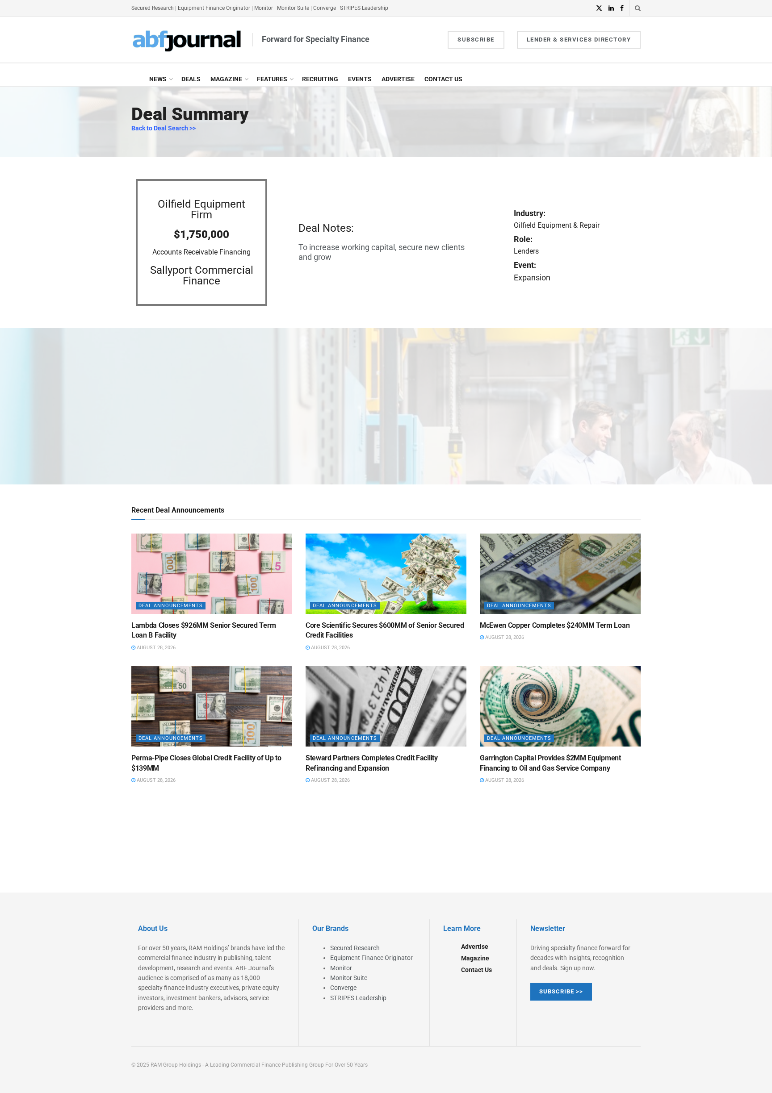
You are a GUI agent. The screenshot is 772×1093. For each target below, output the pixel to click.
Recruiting (320, 79)
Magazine (226, 79)
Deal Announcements (170, 606)
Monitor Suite (293, 8)
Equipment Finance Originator (214, 8)
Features (272, 79)
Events (360, 79)
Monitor (263, 8)
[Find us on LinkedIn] (611, 8)
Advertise (398, 79)
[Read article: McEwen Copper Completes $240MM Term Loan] (560, 574)
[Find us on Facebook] (622, 8)
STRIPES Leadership (364, 8)
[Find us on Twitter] (599, 8)
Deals (191, 79)
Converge (324, 8)
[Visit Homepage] (187, 39)
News (158, 79)
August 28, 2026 (155, 648)
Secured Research (152, 8)
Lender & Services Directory (579, 39)
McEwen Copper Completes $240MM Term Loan (554, 625)
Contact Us (443, 79)
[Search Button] (638, 8)
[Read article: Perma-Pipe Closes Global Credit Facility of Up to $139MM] (211, 706)
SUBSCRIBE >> (561, 991)
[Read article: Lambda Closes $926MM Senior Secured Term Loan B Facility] (211, 574)
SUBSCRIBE (476, 39)
